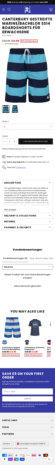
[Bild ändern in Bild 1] (6, 109)
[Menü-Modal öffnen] (3, 9)
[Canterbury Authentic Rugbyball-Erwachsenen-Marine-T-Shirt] (35, 327)
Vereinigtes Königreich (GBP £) (32, 444)
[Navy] (27, 342)
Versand (18, 149)
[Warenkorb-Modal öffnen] (50, 9)
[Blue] (4, 342)
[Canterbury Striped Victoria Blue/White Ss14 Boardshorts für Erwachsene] (12, 327)
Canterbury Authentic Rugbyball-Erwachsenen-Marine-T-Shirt (35, 350)
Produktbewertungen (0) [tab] (15, 258)
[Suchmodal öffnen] (9, 9)
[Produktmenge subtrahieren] (4, 141)
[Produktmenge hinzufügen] (14, 141)
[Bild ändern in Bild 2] (15, 109)
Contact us (20, 167)
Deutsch (6, 444)
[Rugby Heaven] (27, 9)
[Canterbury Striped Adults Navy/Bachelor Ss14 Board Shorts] (27, 75)
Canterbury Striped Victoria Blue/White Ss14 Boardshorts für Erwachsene (11, 350)
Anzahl (5, 136)
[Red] (49, 342)
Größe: (5, 121)
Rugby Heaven (23, 448)
